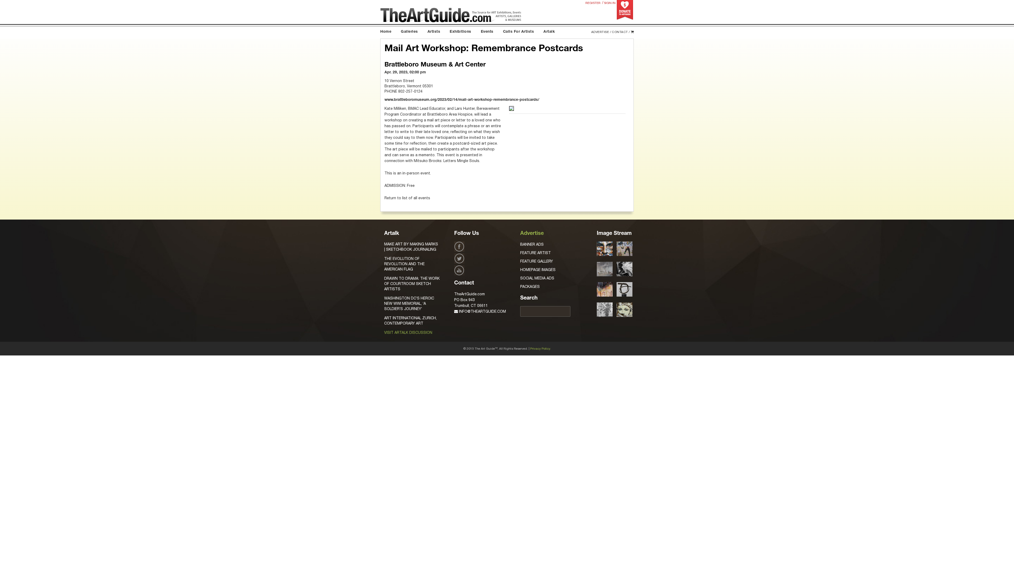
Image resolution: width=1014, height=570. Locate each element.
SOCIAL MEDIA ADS (537, 278)
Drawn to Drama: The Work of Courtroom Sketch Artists (412, 283)
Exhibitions (460, 32)
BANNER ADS (532, 244)
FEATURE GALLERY (536, 261)
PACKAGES (530, 286)
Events (487, 32)
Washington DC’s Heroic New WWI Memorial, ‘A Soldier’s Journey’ (409, 303)
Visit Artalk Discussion (408, 332)
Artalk (549, 32)
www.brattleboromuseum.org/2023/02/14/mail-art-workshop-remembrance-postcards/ (461, 100)
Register (592, 3)
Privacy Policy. (540, 348)
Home (385, 32)
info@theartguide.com (482, 311)
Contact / (621, 32)
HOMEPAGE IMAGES (538, 270)
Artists (434, 32)
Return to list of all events (407, 198)
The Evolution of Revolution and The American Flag (404, 263)
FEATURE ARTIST (535, 253)
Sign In (610, 3)
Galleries (409, 32)
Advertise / (601, 32)
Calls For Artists (518, 32)
